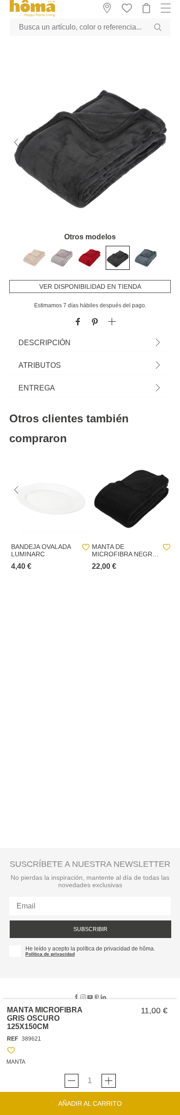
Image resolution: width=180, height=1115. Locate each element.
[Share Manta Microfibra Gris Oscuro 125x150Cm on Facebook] (78, 322)
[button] (112, 322)
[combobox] (90, 27)
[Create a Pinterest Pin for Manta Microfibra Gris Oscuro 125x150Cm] (95, 322)
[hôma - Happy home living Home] (32, 15)
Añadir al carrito (90, 1103)
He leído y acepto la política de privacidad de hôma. (90, 948)
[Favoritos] (11, 1051)
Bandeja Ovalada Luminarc (41, 550)
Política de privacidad (50, 954)
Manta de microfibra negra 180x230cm (124, 550)
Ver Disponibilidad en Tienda (90, 286)
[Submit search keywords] (158, 27)
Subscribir (90, 929)
